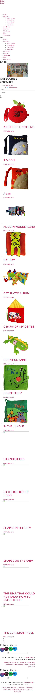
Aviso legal (22, 662)
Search (2, 89)
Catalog (5, 29)
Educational (10, 21)
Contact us (6, 35)
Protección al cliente (21, 665)
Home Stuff (10, 23)
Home (5, 15)
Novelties (10, 25)
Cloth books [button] (9, 85)
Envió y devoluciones (11, 662)
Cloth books (11, 19)
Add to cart (10, 131)
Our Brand (6, 27)
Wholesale (6, 31)
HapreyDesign (29, 657)
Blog (4, 33)
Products (6, 17)
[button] (17, 37)
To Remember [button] (12, 88)
